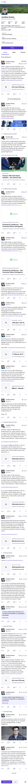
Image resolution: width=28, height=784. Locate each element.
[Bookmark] (20, 94)
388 (9, 23)
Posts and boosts (5, 57)
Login (15, 782)
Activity (5, 52)
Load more (14, 773)
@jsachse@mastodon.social (7, 19)
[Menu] (25, 47)
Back (4, 2)
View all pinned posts (15, 99)
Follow (12, 48)
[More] (26, 94)
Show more (5, 617)
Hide (24, 121)
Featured (23, 52)
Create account (7, 782)
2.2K (2, 23)
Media (14, 52)
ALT (25, 125)
